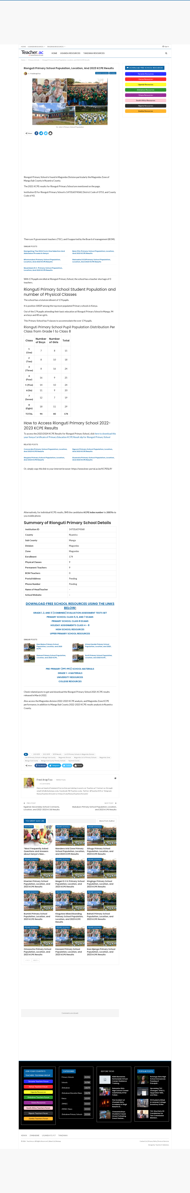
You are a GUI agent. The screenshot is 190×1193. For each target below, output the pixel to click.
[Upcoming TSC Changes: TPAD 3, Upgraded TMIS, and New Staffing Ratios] (142, 1091)
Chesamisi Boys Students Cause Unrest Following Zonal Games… (119, 1115)
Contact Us (143, 1141)
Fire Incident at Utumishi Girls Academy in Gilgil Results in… (119, 1103)
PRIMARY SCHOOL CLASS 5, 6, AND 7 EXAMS (70, 617)
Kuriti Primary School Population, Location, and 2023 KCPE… (98, 656)
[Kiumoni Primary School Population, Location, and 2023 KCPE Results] (29, 658)
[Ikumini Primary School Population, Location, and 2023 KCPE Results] (38, 901)
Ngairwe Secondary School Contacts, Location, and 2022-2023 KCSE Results (42, 808)
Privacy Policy (152, 1141)
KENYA (24, 1135)
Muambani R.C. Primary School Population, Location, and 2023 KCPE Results (43, 269)
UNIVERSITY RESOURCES (70, 677)
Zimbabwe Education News (72, 1093)
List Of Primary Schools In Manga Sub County (40, 758)
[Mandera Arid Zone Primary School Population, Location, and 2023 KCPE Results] (70, 835)
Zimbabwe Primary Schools (72, 1114)
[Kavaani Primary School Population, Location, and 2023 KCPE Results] (70, 936)
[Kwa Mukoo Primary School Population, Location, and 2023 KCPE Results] (29, 647)
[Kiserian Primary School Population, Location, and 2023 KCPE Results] (38, 868)
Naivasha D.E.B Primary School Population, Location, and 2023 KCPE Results (91, 260)
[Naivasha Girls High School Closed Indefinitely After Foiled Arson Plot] (105, 1091)
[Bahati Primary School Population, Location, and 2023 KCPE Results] (101, 901)
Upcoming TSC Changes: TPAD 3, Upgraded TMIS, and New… (157, 1091)
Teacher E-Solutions (162, 1145)
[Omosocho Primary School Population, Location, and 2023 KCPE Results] (38, 936)
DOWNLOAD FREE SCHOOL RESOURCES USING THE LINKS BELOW (70, 605)
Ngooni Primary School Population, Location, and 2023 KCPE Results (92, 450)
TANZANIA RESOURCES (55, 47)
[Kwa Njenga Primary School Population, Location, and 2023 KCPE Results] (101, 936)
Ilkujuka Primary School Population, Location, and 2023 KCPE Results (44, 458)
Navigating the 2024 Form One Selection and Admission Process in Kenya (44, 252)
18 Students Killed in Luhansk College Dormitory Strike (158, 1102)
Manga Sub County (31, 761)
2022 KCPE (46, 754)
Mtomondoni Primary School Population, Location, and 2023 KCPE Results (42, 260)
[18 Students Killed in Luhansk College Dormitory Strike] (142, 1103)
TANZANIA (63, 1135)
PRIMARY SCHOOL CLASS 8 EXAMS (70, 621)
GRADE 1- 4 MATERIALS (70, 673)
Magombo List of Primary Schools (85, 758)
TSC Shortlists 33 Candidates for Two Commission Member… (157, 1114)
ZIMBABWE (34, 1135)
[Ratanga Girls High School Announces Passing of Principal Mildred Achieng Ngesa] (142, 1080)
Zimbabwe (66, 1088)
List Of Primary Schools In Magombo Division (79, 754)
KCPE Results (57, 754)
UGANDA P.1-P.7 (49, 1135)
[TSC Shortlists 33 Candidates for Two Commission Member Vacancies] (142, 1114)
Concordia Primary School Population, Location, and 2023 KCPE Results (45, 450)
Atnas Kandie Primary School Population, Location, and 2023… (98, 645)
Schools (113, 73)
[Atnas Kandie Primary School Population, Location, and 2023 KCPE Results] (77, 647)
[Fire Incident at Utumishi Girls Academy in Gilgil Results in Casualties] (105, 1103)
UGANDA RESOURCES (35, 47)
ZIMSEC (65, 1104)
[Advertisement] (95, 22)
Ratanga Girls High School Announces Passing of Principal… (158, 1080)
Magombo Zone (105, 758)
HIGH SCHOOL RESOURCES (70, 629)
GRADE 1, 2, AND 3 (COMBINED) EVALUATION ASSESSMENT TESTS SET (70, 612)
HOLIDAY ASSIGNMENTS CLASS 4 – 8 (70, 625)
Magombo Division (65, 758)
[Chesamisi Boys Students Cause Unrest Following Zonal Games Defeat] (105, 1115)
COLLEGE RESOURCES (70, 681)
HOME (23, 47)
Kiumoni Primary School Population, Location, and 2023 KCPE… (51, 656)
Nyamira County (74, 761)
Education (29, 826)
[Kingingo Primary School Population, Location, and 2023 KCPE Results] (101, 868)
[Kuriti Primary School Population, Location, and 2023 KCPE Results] (77, 658)
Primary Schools (102, 73)
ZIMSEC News (67, 1109)
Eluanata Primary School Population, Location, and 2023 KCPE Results (93, 458)
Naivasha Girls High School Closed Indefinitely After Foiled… (120, 1091)
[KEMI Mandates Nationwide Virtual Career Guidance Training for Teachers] (105, 1080)
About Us (52, 1141)
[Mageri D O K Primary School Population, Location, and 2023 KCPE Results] (70, 868)
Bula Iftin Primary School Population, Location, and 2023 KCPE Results (93, 252)
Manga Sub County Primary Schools (53, 761)
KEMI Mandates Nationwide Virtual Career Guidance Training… (120, 1080)
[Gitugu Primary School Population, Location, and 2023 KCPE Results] (101, 835)
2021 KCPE (36, 754)
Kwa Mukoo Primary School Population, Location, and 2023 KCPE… (49, 646)
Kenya (64, 1098)
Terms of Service (163, 1141)
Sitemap (58, 1141)
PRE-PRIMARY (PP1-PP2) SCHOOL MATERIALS (70, 668)
